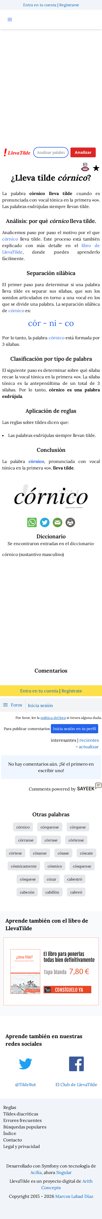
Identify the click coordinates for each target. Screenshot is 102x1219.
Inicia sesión (40, 705)
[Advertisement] (51, 85)
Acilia (36, 1172)
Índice (9, 1133)
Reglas (9, 1107)
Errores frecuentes (22, 1120)
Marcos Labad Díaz (74, 1196)
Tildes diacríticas (20, 1113)
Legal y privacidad (21, 1146)
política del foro (53, 717)
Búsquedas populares (24, 1127)
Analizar (83, 152)
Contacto (12, 1140)
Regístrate (71, 690)
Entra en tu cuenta (39, 4)
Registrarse (69, 4)
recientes (89, 740)
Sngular (64, 1172)
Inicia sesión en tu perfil (74, 728)
